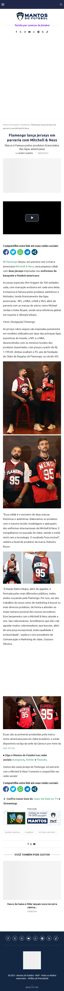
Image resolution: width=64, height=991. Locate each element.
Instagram (18, 759)
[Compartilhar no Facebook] (6, 252)
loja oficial (8, 748)
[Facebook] (16, 32)
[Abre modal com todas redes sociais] (35, 252)
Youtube (41, 759)
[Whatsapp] (34, 32)
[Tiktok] (47, 32)
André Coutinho (25, 153)
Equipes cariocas (12, 832)
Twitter (29, 759)
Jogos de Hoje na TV (45, 798)
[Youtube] (29, 32)
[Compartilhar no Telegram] (27, 252)
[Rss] (43, 32)
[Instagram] (25, 32)
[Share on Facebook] (28, 844)
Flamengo (29, 832)
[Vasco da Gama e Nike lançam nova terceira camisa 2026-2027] (32, 880)
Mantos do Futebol (11, 125)
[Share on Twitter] (31, 844)
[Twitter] (20, 32)
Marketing (25, 125)
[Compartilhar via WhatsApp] (20, 252)
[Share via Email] (34, 844)
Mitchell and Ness (47, 832)
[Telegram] (38, 32)
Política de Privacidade (38, 978)
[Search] (61, 4)
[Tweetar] (13, 252)
